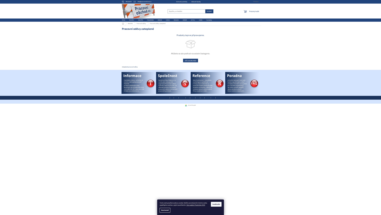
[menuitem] (123, 20)
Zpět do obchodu (190, 60)
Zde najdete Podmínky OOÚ (195, 205)
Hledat (209, 11)
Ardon (188, 98)
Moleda (193, 98)
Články (213, 98)
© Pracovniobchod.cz (162, 98)
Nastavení (165, 210)
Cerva (202, 98)
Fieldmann (182, 98)
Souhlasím (216, 204)
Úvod (171, 98)
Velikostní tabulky (196, 2)
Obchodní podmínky (181, 2)
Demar (198, 98)
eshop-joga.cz (220, 98)
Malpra (176, 98)
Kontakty (207, 98)
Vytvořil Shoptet (192, 105)
